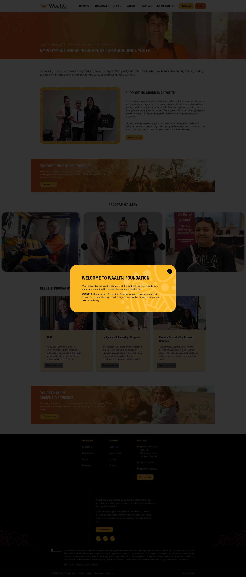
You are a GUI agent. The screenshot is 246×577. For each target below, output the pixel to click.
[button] (169, 271)
